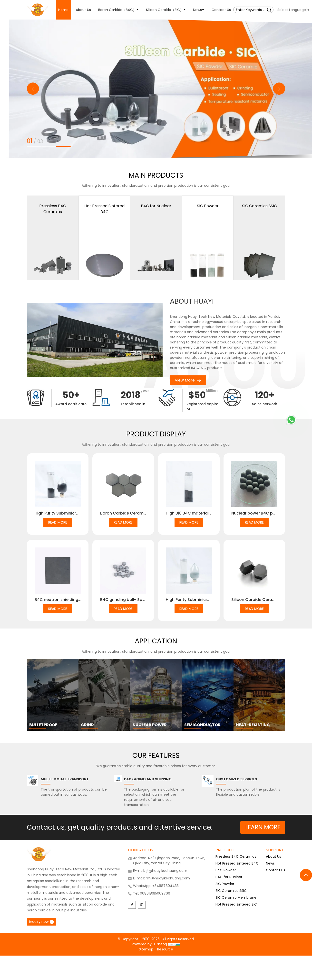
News (270, 863)
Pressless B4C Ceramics (235, 856)
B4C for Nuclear (228, 877)
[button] (33, 88)
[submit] (269, 9)
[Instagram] (142, 905)
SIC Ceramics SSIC (231, 890)
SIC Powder (224, 883)
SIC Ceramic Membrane (235, 897)
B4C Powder (225, 870)
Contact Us (275, 870)
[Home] (38, 9)
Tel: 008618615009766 (151, 893)
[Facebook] (132, 905)
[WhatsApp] (291, 419)
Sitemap (146, 949)
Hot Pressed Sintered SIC (236, 904)
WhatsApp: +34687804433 (156, 885)
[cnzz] (174, 944)
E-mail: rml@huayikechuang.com (161, 878)
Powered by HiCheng (150, 944)
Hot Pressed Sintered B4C (237, 863)
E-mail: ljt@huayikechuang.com (160, 870)
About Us (273, 856)
